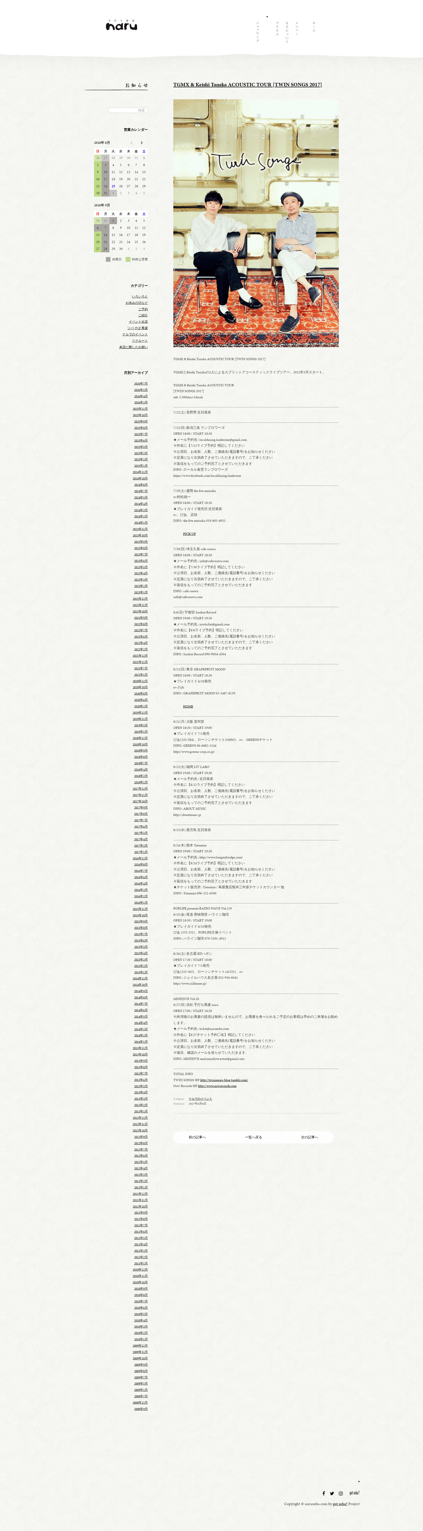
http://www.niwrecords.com (217, 1085)
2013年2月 (141, 1105)
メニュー (296, 33)
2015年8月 (141, 928)
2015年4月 (141, 953)
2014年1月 (141, 1042)
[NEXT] (141, 142)
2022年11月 (140, 605)
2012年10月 (140, 1130)
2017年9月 (141, 807)
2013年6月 (141, 1080)
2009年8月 (141, 1371)
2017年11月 (140, 795)
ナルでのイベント (200, 1099)
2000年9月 (141, 1409)
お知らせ (267, 33)
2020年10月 (140, 687)
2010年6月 (141, 1308)
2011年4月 (141, 1244)
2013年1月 (141, 1111)
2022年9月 (141, 618)
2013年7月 (141, 1073)
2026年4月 (141, 396)
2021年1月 (141, 675)
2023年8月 (141, 548)
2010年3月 (141, 1326)
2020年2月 (141, 706)
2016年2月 (141, 896)
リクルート (140, 341)
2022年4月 (141, 643)
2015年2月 (141, 966)
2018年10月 (140, 744)
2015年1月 (141, 972)
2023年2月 (141, 586)
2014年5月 (141, 1016)
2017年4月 (141, 839)
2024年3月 (141, 510)
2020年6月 (141, 700)
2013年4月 (141, 1092)
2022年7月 (141, 630)
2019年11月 (140, 719)
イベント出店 (138, 322)
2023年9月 (141, 542)
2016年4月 (141, 883)
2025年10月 (140, 415)
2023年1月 (141, 592)
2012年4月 (141, 1168)
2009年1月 (141, 1390)
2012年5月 (141, 1162)
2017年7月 (141, 820)
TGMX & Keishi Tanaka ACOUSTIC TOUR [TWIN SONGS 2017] (247, 84)
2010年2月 (141, 1333)
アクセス (277, 33)
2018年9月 (141, 750)
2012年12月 (140, 1118)
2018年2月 (141, 776)
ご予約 (143, 309)
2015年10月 (140, 915)
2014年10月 (140, 985)
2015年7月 (141, 934)
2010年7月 (141, 1301)
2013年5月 (141, 1086)
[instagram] (341, 1494)
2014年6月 (141, 1010)
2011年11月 (140, 1200)
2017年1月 (141, 852)
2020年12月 (140, 681)
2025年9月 (141, 421)
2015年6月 (141, 940)
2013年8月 (141, 1067)
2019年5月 (141, 725)
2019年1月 (141, 732)
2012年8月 (141, 1143)
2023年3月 (141, 579)
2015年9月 (141, 921)
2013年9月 (141, 1061)
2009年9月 (141, 1365)
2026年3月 (141, 402)
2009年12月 (140, 1345)
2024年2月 (141, 516)
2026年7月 (141, 383)
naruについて (286, 33)
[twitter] (333, 1494)
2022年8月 (141, 624)
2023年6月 (141, 561)
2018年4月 (141, 769)
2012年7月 (141, 1149)
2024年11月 (140, 472)
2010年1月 (141, 1339)
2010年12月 (140, 1269)
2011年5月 (141, 1238)
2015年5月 (141, 947)
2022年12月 (140, 599)
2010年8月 (141, 1295)
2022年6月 (141, 636)
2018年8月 (141, 757)
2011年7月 (141, 1225)
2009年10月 (140, 1358)
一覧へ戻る (253, 1137)
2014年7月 (141, 1004)
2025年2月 (141, 459)
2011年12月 (140, 1194)
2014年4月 (141, 1023)
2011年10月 (140, 1206)
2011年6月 (141, 1232)
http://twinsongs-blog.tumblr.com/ (224, 1079)
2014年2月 (141, 1035)
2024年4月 (141, 504)
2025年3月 (141, 453)
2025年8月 (141, 428)
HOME (188, 706)
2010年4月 (141, 1320)
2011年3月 (141, 1251)
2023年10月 (140, 535)
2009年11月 (140, 1352)
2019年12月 (140, 712)
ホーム (313, 33)
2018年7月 (141, 763)
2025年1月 (141, 466)
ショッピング (257, 33)
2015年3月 (141, 959)
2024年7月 (141, 491)
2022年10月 (140, 611)
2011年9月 (141, 1212)
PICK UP (189, 533)
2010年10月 (140, 1282)
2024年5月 (141, 497)
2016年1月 (141, 902)
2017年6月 (141, 826)
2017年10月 (140, 801)
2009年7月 (141, 1377)
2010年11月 (140, 1276)
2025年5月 (141, 447)
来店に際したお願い (133, 347)
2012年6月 (141, 1156)
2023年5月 (141, 567)
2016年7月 (141, 871)
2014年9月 (141, 991)
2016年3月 (141, 890)
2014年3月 (141, 1029)
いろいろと (140, 296)
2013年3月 (141, 1099)
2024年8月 (141, 485)
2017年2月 (141, 845)
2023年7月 (141, 554)
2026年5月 (141, 390)
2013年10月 (140, 1054)
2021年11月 (140, 662)
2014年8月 (141, 997)
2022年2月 (141, 649)
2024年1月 (141, 523)
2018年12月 (140, 738)
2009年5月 (141, 1383)
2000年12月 (140, 1402)
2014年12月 (140, 978)
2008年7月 (141, 1396)
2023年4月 (141, 573)
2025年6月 (141, 440)
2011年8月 (141, 1219)
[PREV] (132, 142)
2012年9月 (141, 1137)
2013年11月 (140, 1048)
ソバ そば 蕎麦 (137, 328)
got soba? (354, 1494)
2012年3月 (141, 1175)
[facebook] (324, 1494)
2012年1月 (141, 1187)
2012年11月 (140, 1124)
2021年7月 (141, 668)
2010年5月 (141, 1314)
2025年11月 (140, 409)
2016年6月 (141, 877)
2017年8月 (141, 814)
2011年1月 (141, 1263)
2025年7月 (141, 434)
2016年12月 (140, 858)
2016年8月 (141, 864)
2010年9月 (141, 1289)
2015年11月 (140, 909)
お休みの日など (137, 303)
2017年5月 (141, 833)
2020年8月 (141, 693)
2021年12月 (140, 656)
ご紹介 (143, 315)
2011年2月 (141, 1257)
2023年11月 (140, 529)
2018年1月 (141, 782)
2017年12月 (140, 789)
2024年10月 (140, 478)
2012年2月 (141, 1181)
